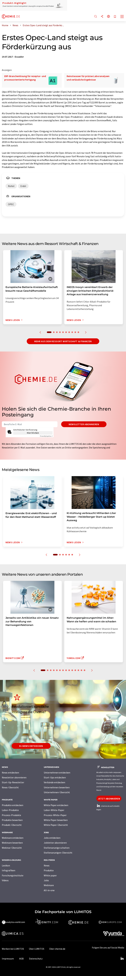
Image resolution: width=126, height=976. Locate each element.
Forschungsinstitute (12, 875)
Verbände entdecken (54, 782)
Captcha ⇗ (46, 436)
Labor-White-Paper (54, 810)
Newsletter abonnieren (84, 424)
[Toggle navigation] (122, 17)
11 (75, 670)
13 (81, 670)
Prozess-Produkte (11, 815)
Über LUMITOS (36, 948)
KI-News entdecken (31, 745)
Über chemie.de (57, 948)
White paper (50, 875)
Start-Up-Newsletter (13, 782)
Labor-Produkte (10, 810)
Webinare (49, 885)
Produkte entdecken (12, 805)
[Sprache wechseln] (108, 16)
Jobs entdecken (52, 837)
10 (78, 332)
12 (78, 670)
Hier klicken (33, 432)
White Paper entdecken (56, 805)
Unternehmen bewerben (57, 787)
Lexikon (6, 865)
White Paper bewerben (56, 820)
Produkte (49, 870)
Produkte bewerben (12, 820)
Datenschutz (36, 958)
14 (84, 670)
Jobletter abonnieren (55, 842)
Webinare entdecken (12, 837)
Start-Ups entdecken (55, 777)
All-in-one (49, 890)
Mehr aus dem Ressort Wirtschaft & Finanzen (63, 341)
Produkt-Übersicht (12, 824)
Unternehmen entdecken (57, 772)
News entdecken (10, 772)
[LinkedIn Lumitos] (122, 958)
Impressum (8, 958)
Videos (5, 880)
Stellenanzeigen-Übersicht (58, 852)
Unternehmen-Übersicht (57, 792)
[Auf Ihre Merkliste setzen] (115, 17)
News (46, 865)
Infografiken (8, 870)
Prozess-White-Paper (55, 815)
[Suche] (95, 16)
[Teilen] (102, 16)
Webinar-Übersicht (12, 847)
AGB (21, 958)
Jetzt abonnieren (109, 798)
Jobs (46, 880)
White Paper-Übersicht (56, 824)
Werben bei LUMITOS (13, 948)
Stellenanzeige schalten (56, 847)
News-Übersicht (10, 787)
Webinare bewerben (12, 842)
